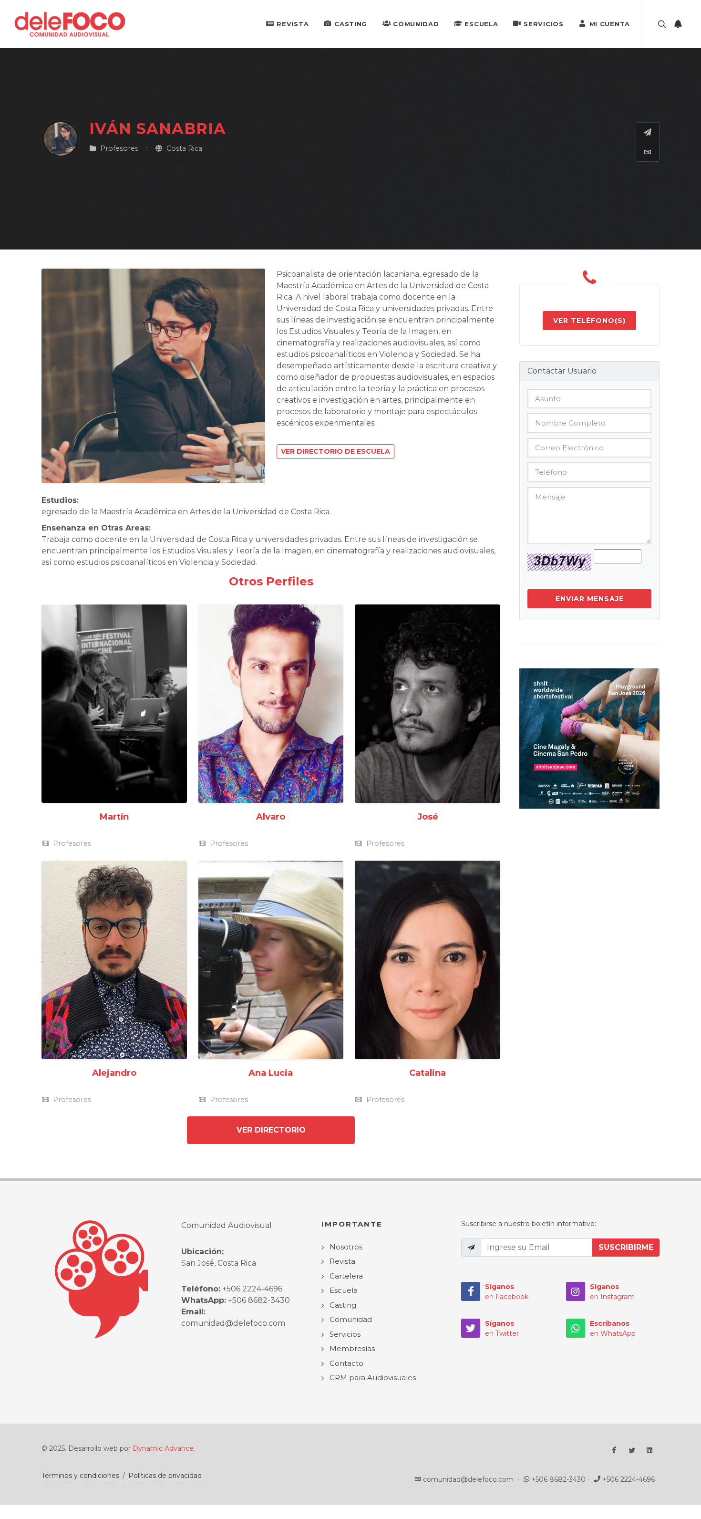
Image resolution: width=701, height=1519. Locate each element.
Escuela (481, 24)
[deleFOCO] (69, 24)
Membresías (352, 1348)
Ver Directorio (271, 1129)
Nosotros (346, 1246)
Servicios (543, 24)
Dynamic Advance (163, 1448)
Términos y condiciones (80, 1475)
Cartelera (346, 1275)
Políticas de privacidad (165, 1475)
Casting (350, 24)
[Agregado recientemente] (678, 24)
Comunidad (416, 24)
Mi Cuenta (609, 24)
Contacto (346, 1363)
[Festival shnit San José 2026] (589, 737)
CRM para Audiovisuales (373, 1377)
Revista (293, 24)
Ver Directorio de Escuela (335, 451)
